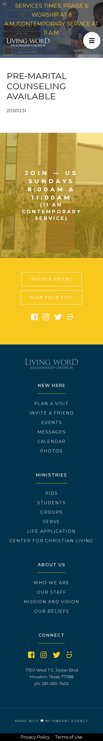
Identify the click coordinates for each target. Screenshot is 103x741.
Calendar (52, 441)
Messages (52, 432)
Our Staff (51, 592)
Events (51, 422)
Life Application (51, 531)
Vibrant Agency (70, 721)
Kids (51, 493)
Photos (51, 451)
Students (51, 502)
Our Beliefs (51, 611)
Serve (51, 521)
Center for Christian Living (51, 540)
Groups (51, 512)
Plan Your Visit (51, 297)
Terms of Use (68, 737)
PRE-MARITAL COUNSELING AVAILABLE (37, 86)
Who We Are (51, 582)
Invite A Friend (51, 279)
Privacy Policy (35, 737)
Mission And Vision (51, 601)
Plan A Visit (51, 403)
